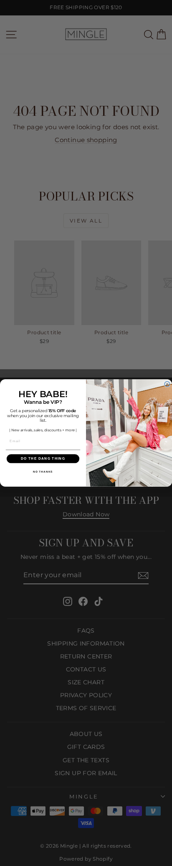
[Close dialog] (167, 384)
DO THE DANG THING (43, 459)
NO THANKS (43, 472)
